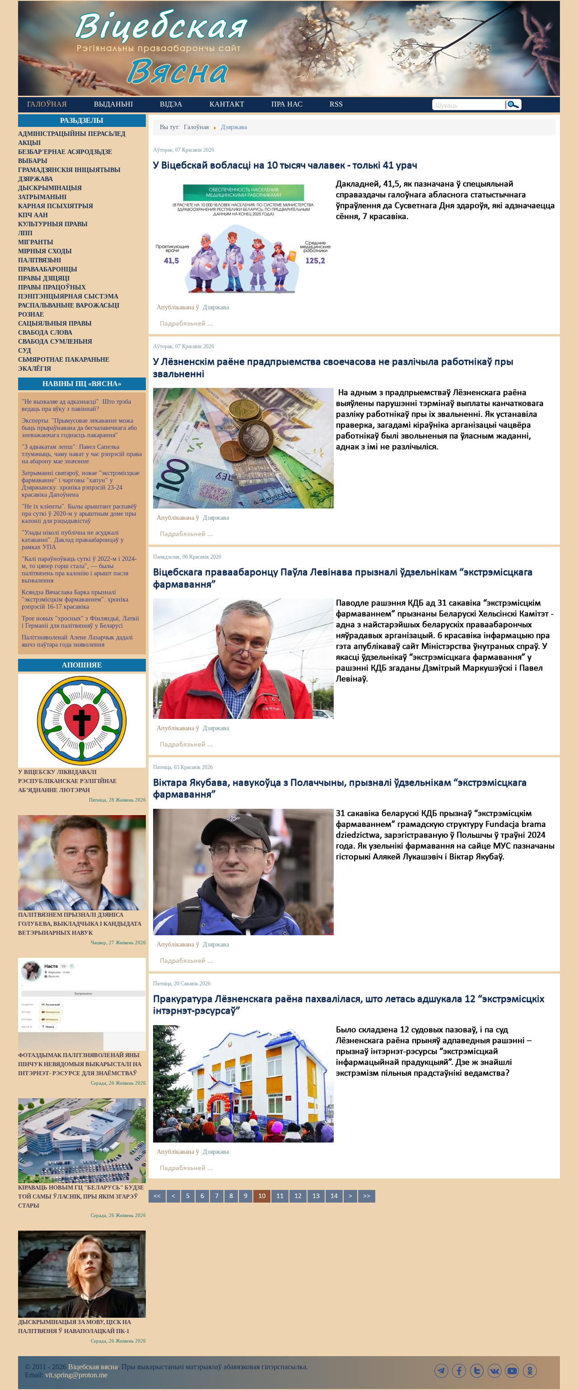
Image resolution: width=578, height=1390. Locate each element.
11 (280, 1196)
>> (366, 1196)
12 (298, 1196)
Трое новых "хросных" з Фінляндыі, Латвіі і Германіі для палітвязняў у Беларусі (80, 622)
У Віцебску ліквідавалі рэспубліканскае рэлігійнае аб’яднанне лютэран (67, 781)
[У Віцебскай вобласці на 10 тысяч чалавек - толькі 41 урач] (243, 239)
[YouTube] (512, 1371)
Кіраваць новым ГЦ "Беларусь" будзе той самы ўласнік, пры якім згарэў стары (81, 1196)
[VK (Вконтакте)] (494, 1371)
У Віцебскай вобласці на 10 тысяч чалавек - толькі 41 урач (285, 165)
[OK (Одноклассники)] (529, 1371)
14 (334, 1196)
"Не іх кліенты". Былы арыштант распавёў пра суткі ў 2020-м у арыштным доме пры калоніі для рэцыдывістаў (79, 513)
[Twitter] (477, 1371)
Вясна (176, 70)
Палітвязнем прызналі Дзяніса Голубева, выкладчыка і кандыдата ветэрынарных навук (79, 923)
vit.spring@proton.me (76, 1375)
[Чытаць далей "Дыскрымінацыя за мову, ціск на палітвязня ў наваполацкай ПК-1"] (82, 1274)
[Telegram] (441, 1371)
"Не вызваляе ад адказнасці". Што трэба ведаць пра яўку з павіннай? (76, 405)
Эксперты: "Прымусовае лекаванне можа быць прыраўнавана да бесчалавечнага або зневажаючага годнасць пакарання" (79, 427)
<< (157, 1196)
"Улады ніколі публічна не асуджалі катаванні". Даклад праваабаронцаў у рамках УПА (73, 539)
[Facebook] (459, 1371)
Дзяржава (216, 307)
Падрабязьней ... (186, 323)
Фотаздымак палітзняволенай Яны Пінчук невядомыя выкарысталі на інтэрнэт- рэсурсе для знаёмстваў (79, 1064)
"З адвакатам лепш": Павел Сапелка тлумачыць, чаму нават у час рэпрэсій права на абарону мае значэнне (82, 454)
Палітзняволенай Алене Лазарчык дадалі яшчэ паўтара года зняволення (77, 641)
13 (316, 1196)
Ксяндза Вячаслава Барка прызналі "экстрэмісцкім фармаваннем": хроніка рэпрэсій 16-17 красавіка (75, 599)
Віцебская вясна (93, 1367)
